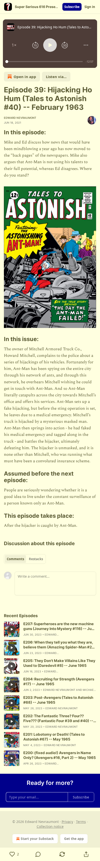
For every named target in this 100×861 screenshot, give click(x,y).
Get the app (74, 838)
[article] (50, 629)
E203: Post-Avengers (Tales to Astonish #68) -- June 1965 (58, 700)
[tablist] (25, 559)
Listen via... (56, 76)
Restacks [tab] (36, 559)
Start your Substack (37, 838)
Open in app (25, 76)
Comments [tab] (15, 559)
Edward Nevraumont (20, 118)
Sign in (89, 7)
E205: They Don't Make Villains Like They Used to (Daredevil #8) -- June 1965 (59, 663)
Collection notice (50, 826)
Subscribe (72, 7)
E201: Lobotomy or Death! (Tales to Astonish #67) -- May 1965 (54, 736)
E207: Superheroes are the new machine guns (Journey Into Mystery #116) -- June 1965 (59, 626)
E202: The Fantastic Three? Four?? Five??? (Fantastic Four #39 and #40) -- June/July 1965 (58, 718)
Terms (81, 821)
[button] (14, 45)
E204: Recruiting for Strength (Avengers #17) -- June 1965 (58, 681)
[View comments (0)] (38, 854)
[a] (12, 629)
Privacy (67, 821)
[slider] (45, 61)
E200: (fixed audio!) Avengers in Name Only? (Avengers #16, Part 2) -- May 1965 (59, 755)
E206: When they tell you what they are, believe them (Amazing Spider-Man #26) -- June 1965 (59, 645)
